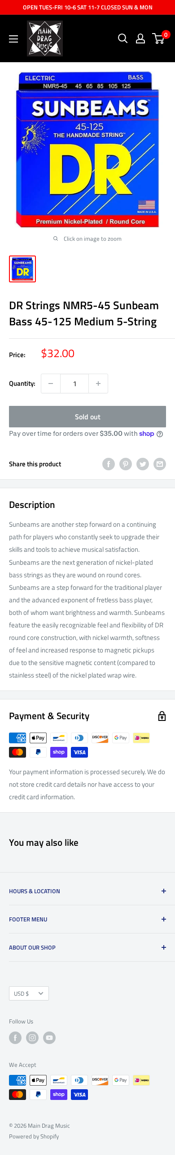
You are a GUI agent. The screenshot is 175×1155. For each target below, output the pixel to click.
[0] (158, 38)
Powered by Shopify (34, 1136)
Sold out (88, 416)
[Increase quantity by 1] (98, 383)
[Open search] (123, 38)
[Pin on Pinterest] (125, 463)
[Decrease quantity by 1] (50, 383)
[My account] (140, 38)
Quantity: (22, 383)
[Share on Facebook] (108, 463)
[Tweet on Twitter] (142, 463)
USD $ (21, 993)
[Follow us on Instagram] (32, 1037)
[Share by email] (159, 463)
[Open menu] (13, 39)
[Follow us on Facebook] (15, 1037)
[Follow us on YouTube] (49, 1037)
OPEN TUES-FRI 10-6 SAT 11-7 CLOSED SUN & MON (88, 7)
